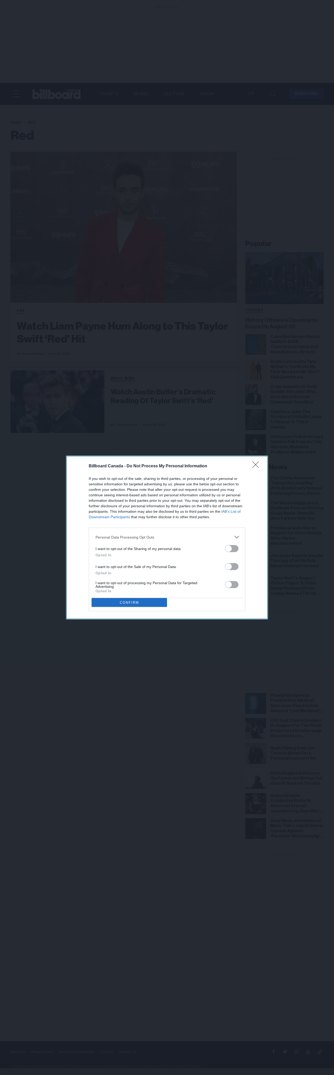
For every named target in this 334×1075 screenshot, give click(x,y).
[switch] (231, 548)
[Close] (257, 466)
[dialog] (167, 537)
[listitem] (167, 537)
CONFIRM (129, 603)
